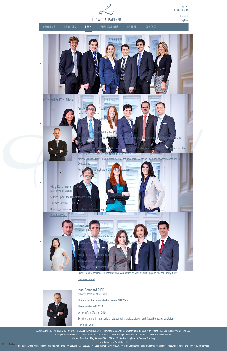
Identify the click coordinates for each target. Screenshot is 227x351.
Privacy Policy (113, 349)
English (184, 20)
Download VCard (86, 325)
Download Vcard (86, 176)
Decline (12, 344)
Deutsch (184, 16)
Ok (3, 344)
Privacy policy (181, 9)
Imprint (185, 6)
